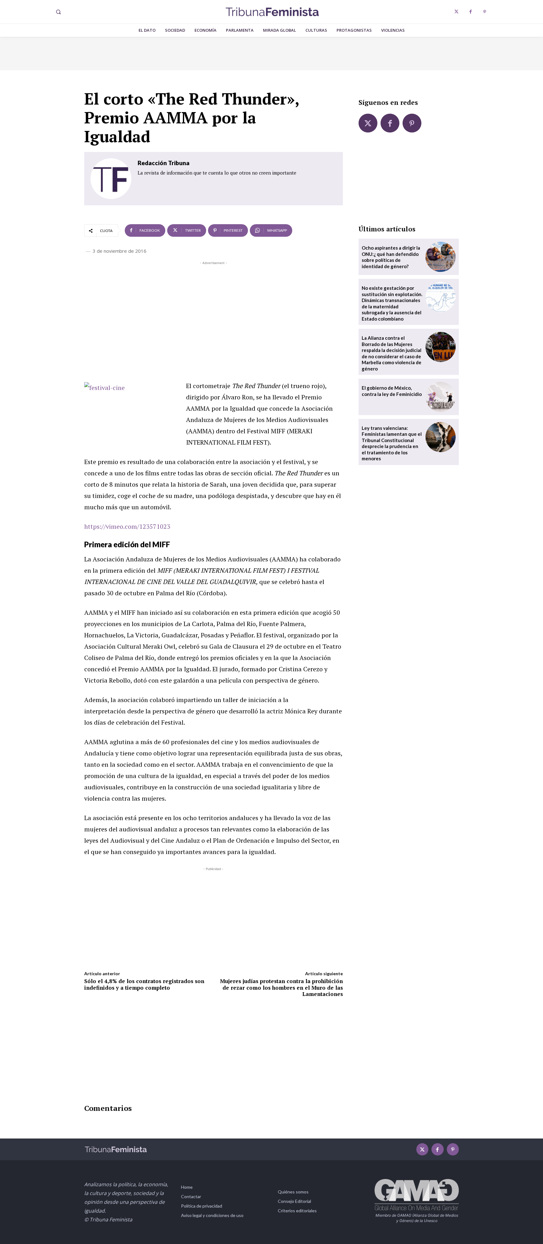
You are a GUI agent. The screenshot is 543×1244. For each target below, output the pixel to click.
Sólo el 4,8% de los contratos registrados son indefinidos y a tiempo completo (144, 984)
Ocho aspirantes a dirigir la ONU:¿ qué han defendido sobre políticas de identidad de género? (391, 257)
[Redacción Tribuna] (110, 178)
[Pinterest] (484, 11)
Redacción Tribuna (163, 163)
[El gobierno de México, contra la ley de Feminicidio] (440, 397)
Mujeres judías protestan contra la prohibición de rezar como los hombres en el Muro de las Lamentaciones (281, 987)
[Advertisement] (213, 310)
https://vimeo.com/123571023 (127, 526)
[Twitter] (456, 11)
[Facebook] (470, 11)
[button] (58, 12)
